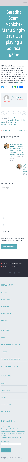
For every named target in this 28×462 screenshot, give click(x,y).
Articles (4, 292)
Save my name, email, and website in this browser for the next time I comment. (12, 239)
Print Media (7, 102)
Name (10, 218)
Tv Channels (7, 267)
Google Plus (13, 113)
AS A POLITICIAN (6, 314)
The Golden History (16, 263)
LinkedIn (19, 113)
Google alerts (6, 404)
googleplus (19, 273)
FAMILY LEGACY (6, 390)
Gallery (16, 267)
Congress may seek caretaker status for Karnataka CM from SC (21, 149)
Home (5, 263)
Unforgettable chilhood (9, 366)
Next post (22, 130)
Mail (9, 225)
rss (24, 273)
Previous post (7, 130)
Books (3, 338)
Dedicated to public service (10, 345)
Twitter (3, 113)
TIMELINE (4, 321)
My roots (4, 352)
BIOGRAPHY (4, 383)
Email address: (5, 441)
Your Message (5, 188)
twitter (10, 273)
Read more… (20, 83)
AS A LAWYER (5, 307)
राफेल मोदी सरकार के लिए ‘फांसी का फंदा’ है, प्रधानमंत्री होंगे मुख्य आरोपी (13, 150)
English (21, 99)
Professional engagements (10, 359)
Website (7, 232)
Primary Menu (25, 3)
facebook (14, 273)
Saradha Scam (12, 124)
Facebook (8, 113)
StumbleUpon (24, 113)
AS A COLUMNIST (6, 299)
